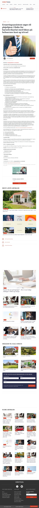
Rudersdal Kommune (17, 498)
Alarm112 (3, 4)
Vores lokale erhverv (17, 493)
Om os (3, 491)
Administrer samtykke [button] (6, 497)
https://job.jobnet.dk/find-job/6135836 (14, 162)
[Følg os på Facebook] (17, 486)
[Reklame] (19, 170)
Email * (21, 376)
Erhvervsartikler (17, 497)
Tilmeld (19, 183)
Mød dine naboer (25, 4)
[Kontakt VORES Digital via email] (22, 486)
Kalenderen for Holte (17, 494)
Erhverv (11, 4)
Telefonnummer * (6, 376)
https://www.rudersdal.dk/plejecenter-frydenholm (24, 127)
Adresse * (5, 380)
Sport (31, 4)
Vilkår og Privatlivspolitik (6, 494)
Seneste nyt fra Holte (17, 491)
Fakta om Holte (16, 496)
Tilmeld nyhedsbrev (34, 506)
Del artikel (31, 58)
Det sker (15, 4)
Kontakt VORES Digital (6, 496)
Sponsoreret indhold (17, 501)
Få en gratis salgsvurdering (18, 500)
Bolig (7, 4)
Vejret (34, 4)
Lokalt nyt (19, 4)
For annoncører (4, 493)
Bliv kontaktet (32, 385)
